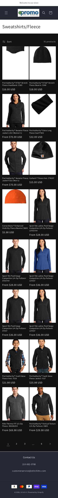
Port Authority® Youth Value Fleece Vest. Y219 (13, 377)
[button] (6, 12)
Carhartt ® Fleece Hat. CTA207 (41, 178)
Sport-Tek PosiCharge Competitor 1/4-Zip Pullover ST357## (14, 278)
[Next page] (50, 443)
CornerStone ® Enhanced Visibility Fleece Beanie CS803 (15, 227)
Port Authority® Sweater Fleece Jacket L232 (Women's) (15, 131)
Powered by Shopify (36, 492)
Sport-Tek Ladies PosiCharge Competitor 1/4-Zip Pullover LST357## (41, 228)
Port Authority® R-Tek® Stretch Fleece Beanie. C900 (42, 84)
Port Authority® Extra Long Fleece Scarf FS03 (40, 131)
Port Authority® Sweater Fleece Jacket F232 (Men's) (15, 179)
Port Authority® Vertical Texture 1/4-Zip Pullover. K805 (42, 424)
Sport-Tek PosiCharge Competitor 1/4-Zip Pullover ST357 (14, 328)
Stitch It (24, 492)
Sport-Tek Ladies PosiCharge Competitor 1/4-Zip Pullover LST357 (41, 278)
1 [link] (8, 443)
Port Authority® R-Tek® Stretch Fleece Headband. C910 (15, 84)
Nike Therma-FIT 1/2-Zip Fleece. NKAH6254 (12, 424)
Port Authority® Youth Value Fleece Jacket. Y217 (40, 377)
